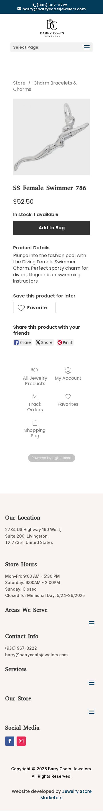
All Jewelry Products (35, 380)
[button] (34, 307)
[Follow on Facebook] (9, 741)
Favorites (68, 404)
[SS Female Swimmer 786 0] (51, 137)
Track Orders (35, 406)
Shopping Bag (34, 432)
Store (19, 83)
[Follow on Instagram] (21, 741)
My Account (68, 378)
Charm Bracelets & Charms (45, 86)
